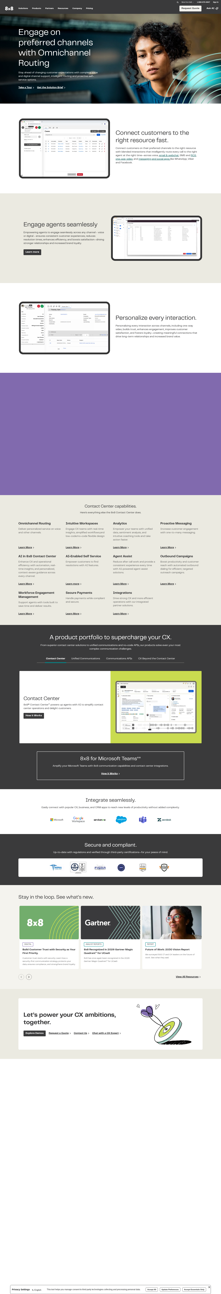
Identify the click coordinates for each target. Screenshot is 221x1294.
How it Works (34, 716)
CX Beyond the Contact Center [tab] (156, 659)
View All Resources (187, 977)
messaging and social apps (154, 159)
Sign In (215, 2)
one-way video (124, 159)
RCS (193, 155)
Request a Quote (59, 1033)
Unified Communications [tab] (85, 659)
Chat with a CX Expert (105, 1033)
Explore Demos (35, 1033)
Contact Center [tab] (55, 659)
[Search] (178, 2)
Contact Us (80, 1033)
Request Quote (190, 8)
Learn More (25, 547)
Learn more (32, 252)
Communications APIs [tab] (119, 659)
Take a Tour (25, 88)
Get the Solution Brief (50, 88)
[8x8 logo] (9, 8)
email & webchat (169, 155)
